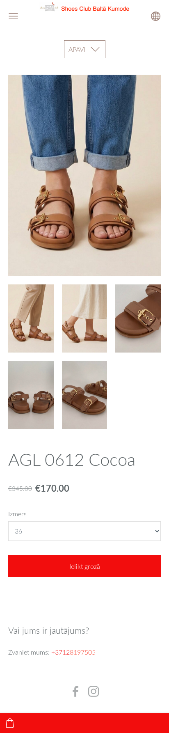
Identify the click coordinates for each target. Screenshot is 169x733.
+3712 (60, 652)
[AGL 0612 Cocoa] (31, 318)
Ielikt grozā (84, 566)
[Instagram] (93, 691)
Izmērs (17, 513)
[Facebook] (75, 691)
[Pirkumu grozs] (10, 723)
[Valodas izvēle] (155, 16)
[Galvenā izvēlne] (13, 16)
